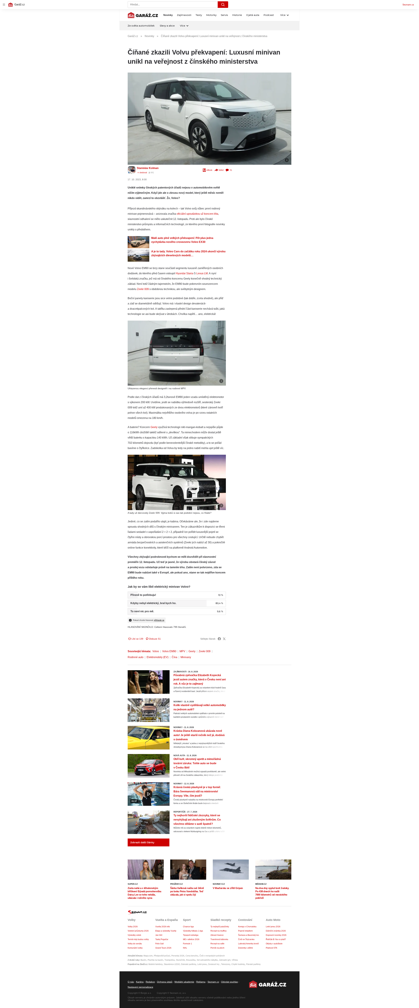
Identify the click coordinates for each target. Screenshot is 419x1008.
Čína (174, 657)
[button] (209, 119)
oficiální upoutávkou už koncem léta (197, 213)
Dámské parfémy (188, 964)
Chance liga (188, 926)
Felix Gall (159, 944)
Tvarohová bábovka (219, 939)
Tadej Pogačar (161, 939)
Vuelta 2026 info (162, 926)
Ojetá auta (252, 15)
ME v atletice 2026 (191, 939)
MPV (182, 651)
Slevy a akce (167, 25)
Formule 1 (187, 944)
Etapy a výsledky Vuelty (165, 931)
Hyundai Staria (184, 273)
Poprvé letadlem (245, 931)
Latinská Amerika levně (248, 944)
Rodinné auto (135, 657)
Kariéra (140, 981)
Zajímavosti (184, 15)
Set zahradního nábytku (207, 960)
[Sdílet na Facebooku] (219, 638)
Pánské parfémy (253, 964)
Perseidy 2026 (177, 956)
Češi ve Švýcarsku (246, 939)
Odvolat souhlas (229, 981)
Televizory (225, 964)
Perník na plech (217, 948)
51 (231, 170)
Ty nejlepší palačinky (219, 926)
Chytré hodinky (238, 964)
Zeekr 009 (143, 289)
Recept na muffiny (218, 931)
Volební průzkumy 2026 (138, 931)
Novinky (168, 15)
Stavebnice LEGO (172, 964)
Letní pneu (202, 964)
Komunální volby (135, 948)
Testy (199, 15)
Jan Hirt (158, 935)
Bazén (143, 960)
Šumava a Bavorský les (248, 935)
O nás (131, 981)
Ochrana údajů (164, 981)
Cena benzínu (192, 956)
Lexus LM (202, 273)
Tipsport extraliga (190, 935)
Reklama (200, 981)
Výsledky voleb (134, 935)
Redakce (150, 981)
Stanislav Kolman (148, 168)
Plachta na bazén (155, 960)
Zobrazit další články (142, 842)
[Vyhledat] (223, 4)
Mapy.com (148, 956)
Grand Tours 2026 (163, 948)
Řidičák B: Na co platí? (276, 939)
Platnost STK (271, 948)
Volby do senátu (135, 944)
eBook (209, 170)
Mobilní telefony (155, 964)
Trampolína (169, 960)
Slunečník (180, 960)
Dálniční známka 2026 (276, 931)
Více (282, 15)
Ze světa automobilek (141, 25)
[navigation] (4, 4)
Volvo (155, 651)
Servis (224, 15)
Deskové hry (214, 964)
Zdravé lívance (217, 935)
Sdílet (221, 170)
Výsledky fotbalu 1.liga (193, 931)
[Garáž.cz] (143, 15)
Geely (154, 427)
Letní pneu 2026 (273, 926)
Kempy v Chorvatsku (247, 926)
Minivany (186, 657)
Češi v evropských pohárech (212, 956)
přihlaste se (159, 620)
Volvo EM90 (169, 651)
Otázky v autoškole (274, 944)
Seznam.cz (408, 4)
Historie (237, 15)
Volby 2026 (133, 926)
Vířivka (235, 960)
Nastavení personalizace (140, 987)
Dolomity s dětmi (245, 948)
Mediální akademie (184, 981)
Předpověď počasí (162, 956)
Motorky (211, 15)
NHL (185, 948)
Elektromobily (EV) (157, 657)
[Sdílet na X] (224, 638)
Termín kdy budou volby (138, 939)
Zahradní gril (224, 960)
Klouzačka (190, 960)
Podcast (269, 15)
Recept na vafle (217, 944)
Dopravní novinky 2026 (276, 935)
